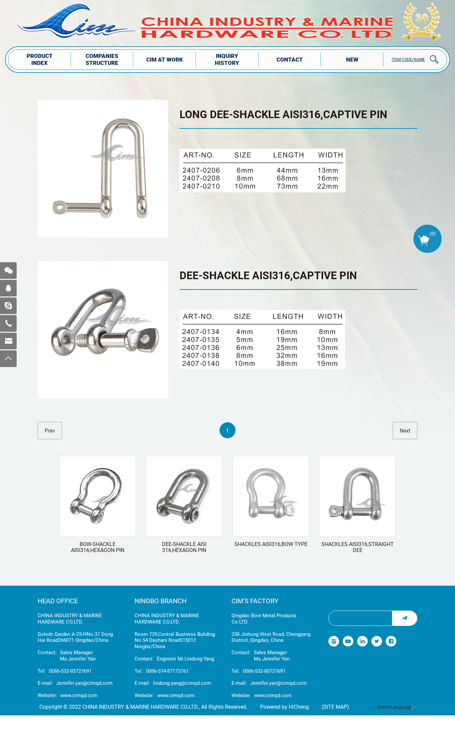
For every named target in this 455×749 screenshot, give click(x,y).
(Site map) (335, 706)
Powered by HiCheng (284, 706)
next (405, 430)
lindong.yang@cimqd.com (182, 683)
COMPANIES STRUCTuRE (102, 59)
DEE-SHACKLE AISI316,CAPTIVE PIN (268, 275)
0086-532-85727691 (70, 671)
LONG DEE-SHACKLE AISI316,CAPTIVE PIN (283, 114)
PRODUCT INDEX (40, 59)
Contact (289, 59)
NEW (352, 59)
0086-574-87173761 (167, 671)
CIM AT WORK (164, 59)
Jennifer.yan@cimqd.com (84, 683)
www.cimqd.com (79, 695)
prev (50, 430)
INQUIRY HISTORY (227, 59)
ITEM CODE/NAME (408, 59)
